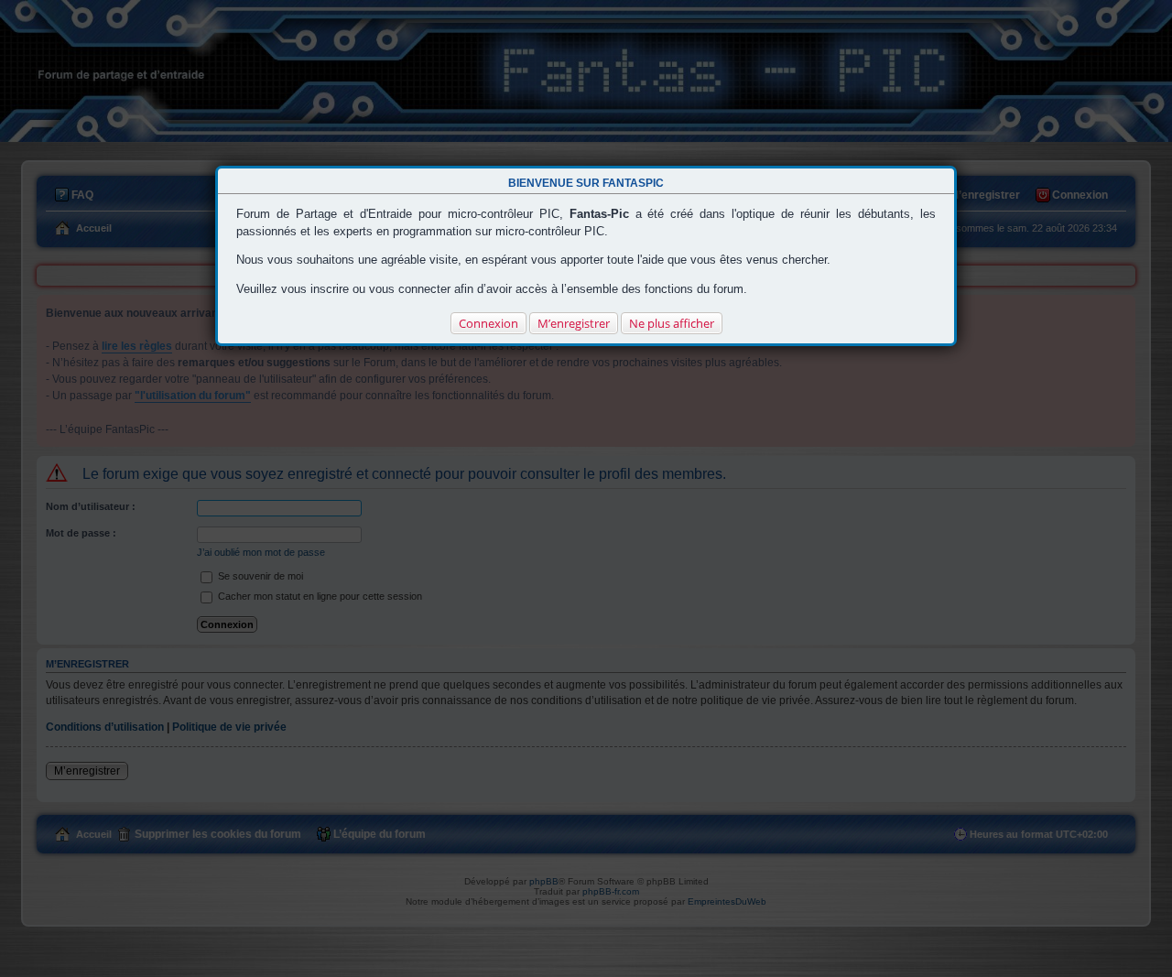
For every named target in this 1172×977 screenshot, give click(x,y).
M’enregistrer (573, 323)
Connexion (488, 323)
